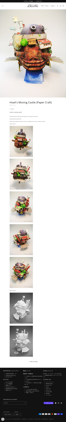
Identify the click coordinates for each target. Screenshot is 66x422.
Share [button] (12, 109)
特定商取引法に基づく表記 (11, 388)
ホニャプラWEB (9, 382)
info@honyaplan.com (11, 375)
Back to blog (33, 361)
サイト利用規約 (9, 383)
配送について (8, 385)
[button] (2, 5)
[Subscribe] (25, 402)
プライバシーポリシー (10, 386)
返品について (8, 390)
